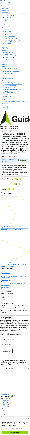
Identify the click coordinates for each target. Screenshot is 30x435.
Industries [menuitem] (5, 8)
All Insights (5, 49)
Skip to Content (4, 1)
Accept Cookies (15, 432)
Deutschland (8, 101)
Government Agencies (11, 56)
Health (6, 19)
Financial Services (9, 17)
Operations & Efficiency (11, 38)
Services (4, 28)
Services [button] (3, 411)
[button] (15, 110)
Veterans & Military (10, 73)
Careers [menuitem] (4, 63)
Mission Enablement (10, 36)
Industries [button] (4, 409)
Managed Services (10, 35)
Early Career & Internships (12, 68)
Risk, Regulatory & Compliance (13, 42)
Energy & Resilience (10, 31)
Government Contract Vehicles (13, 84)
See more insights (6, 291)
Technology (8, 43)
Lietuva (19, 101)
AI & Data (7, 29)
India (14, 101)
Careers (4, 64)
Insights (4, 50)
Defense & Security (10, 15)
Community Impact (10, 82)
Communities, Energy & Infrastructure (15, 14)
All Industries (6, 10)
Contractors (8, 70)
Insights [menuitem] (4, 47)
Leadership (8, 94)
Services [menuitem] (4, 24)
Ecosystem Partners (10, 87)
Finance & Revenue (10, 33)
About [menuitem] (4, 77)
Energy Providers (9, 54)
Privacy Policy (8, 96)
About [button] (3, 413)
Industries (5, 12)
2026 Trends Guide (7, 52)
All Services (5, 26)
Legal (6, 91)
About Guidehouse (7, 78)
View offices (10, 103)
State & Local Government (12, 21)
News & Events (9, 92)
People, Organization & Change (13, 40)
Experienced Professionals (12, 71)
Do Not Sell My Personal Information (15, 428)
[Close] (28, 418)
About (4, 80)
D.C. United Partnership (11, 85)
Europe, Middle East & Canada (13, 89)
